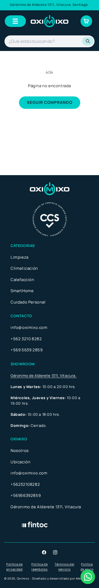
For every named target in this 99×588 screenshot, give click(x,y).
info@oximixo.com (29, 327)
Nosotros (20, 450)
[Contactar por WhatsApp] (88, 577)
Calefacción (22, 279)
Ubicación (20, 462)
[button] (15, 21)
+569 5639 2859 (27, 350)
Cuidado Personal (28, 302)
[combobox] (49, 41)
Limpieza (20, 257)
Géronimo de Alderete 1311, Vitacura (46, 507)
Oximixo (23, 578)
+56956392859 (26, 495)
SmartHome (22, 290)
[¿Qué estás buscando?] (88, 41)
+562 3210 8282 (26, 339)
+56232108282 (25, 484)
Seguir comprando (49, 102)
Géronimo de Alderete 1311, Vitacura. (44, 375)
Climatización (24, 268)
